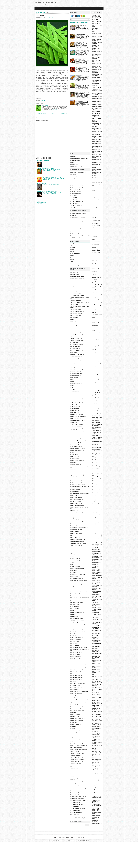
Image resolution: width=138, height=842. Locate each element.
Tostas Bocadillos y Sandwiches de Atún (96, 773)
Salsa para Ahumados (96, 687)
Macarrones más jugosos (97, 441)
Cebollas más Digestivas (75, 373)
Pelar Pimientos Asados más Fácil (77, 677)
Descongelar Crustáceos (97, 281)
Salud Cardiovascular (74, 193)
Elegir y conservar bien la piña (76, 478)
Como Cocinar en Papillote (95, 206)
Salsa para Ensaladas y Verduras (77, 735)
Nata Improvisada (95, 514)
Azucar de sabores (96, 87)
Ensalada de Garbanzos (75, 482)
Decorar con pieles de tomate (76, 460)
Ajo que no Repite (74, 287)
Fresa (71, 516)
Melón (71, 600)
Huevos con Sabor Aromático (95, 403)
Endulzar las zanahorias (75, 480)
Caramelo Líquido (95, 149)
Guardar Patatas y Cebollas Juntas (77, 539)
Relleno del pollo (95, 669)
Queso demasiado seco (97, 630)
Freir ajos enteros (74, 514)
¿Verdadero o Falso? (74, 237)
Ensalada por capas (74, 489)
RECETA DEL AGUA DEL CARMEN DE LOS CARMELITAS (82, 93)
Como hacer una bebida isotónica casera (97, 220)
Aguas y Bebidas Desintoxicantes (77, 172)
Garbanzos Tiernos (74, 537)
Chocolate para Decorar (97, 179)
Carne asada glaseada (96, 162)
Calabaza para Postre (74, 360)
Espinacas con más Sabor (75, 499)
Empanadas (94, 319)
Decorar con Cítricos (74, 458)
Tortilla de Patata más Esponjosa (77, 759)
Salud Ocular (73, 197)
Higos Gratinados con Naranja (76, 553)
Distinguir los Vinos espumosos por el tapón (79, 466)
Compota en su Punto (74, 418)
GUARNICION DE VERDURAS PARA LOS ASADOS (81, 59)
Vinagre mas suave (74, 802)
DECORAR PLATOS (79, 75)
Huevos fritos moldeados (97, 405)
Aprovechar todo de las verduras (77, 313)
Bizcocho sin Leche (96, 111)
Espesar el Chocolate (96, 337)
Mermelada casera (74, 606)
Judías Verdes (42, 12)
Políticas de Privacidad (41, 202)
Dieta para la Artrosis (74, 160)
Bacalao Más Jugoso (96, 96)
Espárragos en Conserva (75, 501)
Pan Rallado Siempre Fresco (76, 629)
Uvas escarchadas (74, 792)
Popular (72, 22)
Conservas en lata (74, 444)
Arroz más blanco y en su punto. (77, 330)
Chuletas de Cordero (96, 182)
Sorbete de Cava (73, 751)
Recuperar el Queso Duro (97, 663)
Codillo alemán (95, 199)
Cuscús (72, 452)
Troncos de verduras (74, 768)
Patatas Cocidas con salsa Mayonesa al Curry (79, 649)
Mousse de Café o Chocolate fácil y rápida (97, 504)
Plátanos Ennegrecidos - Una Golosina (78, 699)
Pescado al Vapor (95, 580)
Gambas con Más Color (75, 533)
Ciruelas (72, 389)
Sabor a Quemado (95, 679)
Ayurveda (72, 215)
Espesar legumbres (74, 495)
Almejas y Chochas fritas (97, 51)
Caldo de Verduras (74, 362)
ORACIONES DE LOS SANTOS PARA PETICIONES (47, 191)
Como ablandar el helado (97, 208)
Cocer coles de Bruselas (75, 393)
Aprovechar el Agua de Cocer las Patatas (78, 302)
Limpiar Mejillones (95, 430)
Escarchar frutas (73, 491)
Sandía (71, 737)
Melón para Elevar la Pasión (76, 602)
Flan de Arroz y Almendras (75, 512)
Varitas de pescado (96, 815)
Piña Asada (72, 695)
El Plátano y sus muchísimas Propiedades (79, 471)
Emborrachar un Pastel (96, 314)
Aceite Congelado (74, 272)
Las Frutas (72, 572)
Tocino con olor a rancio (97, 745)
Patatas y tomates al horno (75, 669)
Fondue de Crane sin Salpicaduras (96, 360)
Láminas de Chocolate (96, 435)
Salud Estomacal (73, 195)
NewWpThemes (56, 840)
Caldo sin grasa (95, 134)
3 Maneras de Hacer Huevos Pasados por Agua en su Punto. (96, 16)
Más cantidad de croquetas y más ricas (96, 511)
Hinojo (71, 556)
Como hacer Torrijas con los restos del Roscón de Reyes (97, 216)
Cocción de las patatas (75, 391)
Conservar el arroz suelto (75, 426)
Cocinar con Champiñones (75, 398)
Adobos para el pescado (97, 36)
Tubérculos (72, 783)
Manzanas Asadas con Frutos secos (78, 591)
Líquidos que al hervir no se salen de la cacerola (97, 438)
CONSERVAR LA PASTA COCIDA (82, 50)
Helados (93, 388)
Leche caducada (95, 422)
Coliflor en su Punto (74, 404)
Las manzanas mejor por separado (77, 574)
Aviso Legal (39, 203)
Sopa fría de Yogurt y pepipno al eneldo (78, 749)
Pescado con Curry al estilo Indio (96, 583)
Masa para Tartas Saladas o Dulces (95, 466)
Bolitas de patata (73, 352)
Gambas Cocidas (74, 531)
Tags (77, 22)
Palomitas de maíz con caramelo (77, 627)
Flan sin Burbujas (95, 354)
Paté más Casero (95, 549)
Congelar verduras (74, 422)
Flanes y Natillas (95, 356)
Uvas (71, 790)
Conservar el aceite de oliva (76, 424)
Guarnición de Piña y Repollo (76, 541)
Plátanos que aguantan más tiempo (77, 702)
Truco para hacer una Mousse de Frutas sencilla (96, 801)
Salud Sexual (73, 199)
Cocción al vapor (95, 187)
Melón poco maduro (74, 604)
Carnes (93, 167)
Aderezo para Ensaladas (75, 282)
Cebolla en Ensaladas (74, 371)
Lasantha (68, 840)
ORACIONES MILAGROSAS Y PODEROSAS (45, 168)
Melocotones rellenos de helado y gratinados (79, 597)
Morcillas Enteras (95, 501)
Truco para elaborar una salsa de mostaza (79, 770)
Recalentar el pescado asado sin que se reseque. (96, 657)
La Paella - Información (75, 566)
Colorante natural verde (75, 410)
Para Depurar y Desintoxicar (76, 185)
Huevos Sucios (95, 397)
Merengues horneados (96, 486)
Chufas (71, 387)
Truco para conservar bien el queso (96, 779)
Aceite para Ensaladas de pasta (77, 276)
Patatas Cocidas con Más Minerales (77, 647)
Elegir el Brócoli (73, 476)
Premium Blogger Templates (76, 840)
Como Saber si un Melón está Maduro (78, 416)
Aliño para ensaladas (74, 293)
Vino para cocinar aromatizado (76, 808)
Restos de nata (95, 674)
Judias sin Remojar (74, 560)
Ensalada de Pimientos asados (76, 484)
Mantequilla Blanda (96, 447)
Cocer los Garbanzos (74, 395)
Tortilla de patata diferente (75, 761)
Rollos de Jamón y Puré (96, 676)
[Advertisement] (80, 129)
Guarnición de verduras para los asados (78, 543)
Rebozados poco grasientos (95, 651)
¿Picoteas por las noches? (95, 818)
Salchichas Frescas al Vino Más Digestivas (96, 682)
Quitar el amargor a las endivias (76, 718)
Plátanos (72, 697)
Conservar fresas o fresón (75, 433)
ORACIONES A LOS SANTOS (43, 160)
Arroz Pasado (73, 327)
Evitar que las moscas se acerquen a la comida (97, 342)
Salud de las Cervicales (75, 203)
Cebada (72, 247)
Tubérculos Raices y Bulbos (76, 265)
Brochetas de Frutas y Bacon (76, 354)
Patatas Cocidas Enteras (75, 645)
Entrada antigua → (64, 113)
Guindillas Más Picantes (75, 545)
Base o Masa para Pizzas (97, 98)
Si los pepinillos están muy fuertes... (77, 745)
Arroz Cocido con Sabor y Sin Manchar (78, 323)
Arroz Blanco (73, 321)
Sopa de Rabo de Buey (96, 716)
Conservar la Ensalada (75, 435)
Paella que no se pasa (74, 622)
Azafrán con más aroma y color (76, 340)
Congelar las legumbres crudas (76, 420)
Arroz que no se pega (74, 332)
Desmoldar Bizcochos (96, 294)
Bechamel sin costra (96, 106)
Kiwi (71, 564)
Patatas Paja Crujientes (75, 658)
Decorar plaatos (95, 279)
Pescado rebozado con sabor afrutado (97, 586)
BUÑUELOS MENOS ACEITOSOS (82, 100)
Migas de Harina (73, 608)
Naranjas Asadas (74, 616)
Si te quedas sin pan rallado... (76, 747)
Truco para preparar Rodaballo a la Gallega (96, 805)
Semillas (72, 263)
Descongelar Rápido (96, 284)
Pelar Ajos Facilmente (74, 671)
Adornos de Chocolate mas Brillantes (96, 40)
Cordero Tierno (95, 254)
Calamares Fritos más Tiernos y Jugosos (96, 124)
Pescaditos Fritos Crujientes (95, 567)
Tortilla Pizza (94, 757)
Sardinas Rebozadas (96, 692)
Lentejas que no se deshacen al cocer (78, 580)
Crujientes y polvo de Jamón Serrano (96, 268)
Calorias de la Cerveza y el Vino (76, 363)
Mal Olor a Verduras (74, 589)
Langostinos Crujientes (96, 410)
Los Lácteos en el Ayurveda (76, 231)
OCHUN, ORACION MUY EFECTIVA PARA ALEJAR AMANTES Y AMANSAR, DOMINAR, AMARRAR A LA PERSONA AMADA (53, 178)
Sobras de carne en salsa (97, 711)
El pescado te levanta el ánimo (76, 475)
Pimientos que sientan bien (76, 693)
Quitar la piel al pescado (97, 643)
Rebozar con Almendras (75, 724)
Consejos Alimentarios (75, 219)
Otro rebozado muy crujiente (76, 620)
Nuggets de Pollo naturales (95, 519)
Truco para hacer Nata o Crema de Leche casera (97, 793)
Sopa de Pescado (95, 714)
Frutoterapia (72, 183)
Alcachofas (72, 291)
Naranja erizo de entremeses (76, 612)
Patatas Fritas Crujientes (75, 652)
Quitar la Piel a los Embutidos (95, 638)
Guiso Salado (94, 379)
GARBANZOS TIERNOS (80, 34)
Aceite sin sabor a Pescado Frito (77, 278)
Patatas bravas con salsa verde (76, 665)
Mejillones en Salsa (96, 478)
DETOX (71, 178)
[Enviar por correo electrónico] (36, 98)
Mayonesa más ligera (96, 473)
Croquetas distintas (96, 265)
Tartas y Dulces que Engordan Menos (96, 734)
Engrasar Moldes (95, 327)
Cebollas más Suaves (74, 375)
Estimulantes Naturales (75, 180)
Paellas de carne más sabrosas (76, 624)
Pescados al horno (96, 594)
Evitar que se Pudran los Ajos (76, 503)
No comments (50, 17)
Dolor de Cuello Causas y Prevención (78, 228)
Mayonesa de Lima (96, 471)
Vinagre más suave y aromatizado (77, 804)
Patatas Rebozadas (74, 660)
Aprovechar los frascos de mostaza (77, 311)
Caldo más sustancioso (97, 131)
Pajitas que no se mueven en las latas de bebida (97, 526)
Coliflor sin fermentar (74, 406)
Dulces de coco (73, 469)
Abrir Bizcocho (95, 19)
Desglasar (94, 292)
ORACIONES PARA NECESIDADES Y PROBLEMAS (47, 176)
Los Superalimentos (74, 253)
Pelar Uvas (72, 681)
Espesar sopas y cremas (75, 497)
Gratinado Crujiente (96, 374)
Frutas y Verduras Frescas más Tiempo (78, 521)
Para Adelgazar (73, 164)
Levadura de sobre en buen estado (96, 428)
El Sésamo (72, 473)
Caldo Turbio (94, 126)
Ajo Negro (72, 174)
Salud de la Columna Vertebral (76, 201)
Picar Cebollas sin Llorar (75, 687)
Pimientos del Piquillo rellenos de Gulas (78, 691)
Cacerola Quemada (96, 118)
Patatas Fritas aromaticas (75, 656)
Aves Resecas (95, 83)
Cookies (38, 201)
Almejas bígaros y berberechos (95, 46)
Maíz (71, 257)
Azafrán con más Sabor (75, 338)
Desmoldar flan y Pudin (96, 299)
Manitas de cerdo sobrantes (95, 445)
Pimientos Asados (74, 689)
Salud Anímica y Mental (75, 191)
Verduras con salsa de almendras (77, 796)
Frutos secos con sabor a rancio (77, 523)
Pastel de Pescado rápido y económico (97, 545)
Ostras (93, 523)
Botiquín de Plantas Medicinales (77, 217)
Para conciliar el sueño (96, 535)
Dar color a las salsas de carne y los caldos (97, 277)
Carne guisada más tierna (97, 164)
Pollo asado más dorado (97, 614)
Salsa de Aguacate (74, 734)
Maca (71, 255)
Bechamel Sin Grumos (96, 104)
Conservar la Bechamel (96, 241)
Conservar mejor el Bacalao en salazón (78, 442)
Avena (71, 245)
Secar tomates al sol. (74, 739)
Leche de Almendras (74, 576)
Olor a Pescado (95, 522)
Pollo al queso (95, 612)
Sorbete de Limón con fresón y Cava (77, 753)
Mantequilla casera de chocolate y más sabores (97, 450)
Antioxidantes (73, 176)
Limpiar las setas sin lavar (75, 584)
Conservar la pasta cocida (75, 436)
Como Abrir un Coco (74, 412)
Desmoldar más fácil (96, 302)
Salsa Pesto (72, 732)
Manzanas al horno (74, 593)
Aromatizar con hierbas (75, 315)
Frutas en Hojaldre (74, 519)
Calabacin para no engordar (76, 356)
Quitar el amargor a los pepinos (76, 720)
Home (37, 12)
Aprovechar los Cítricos (75, 309)
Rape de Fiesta (95, 648)
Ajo (71, 284)
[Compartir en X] (39, 98)
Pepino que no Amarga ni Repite (77, 683)
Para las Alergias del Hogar (76, 187)
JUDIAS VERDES (40, 15)
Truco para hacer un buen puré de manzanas (79, 772)
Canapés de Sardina (96, 139)
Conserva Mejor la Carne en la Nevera (97, 230)
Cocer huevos (94, 192)
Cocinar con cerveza (74, 400)
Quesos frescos (95, 635)
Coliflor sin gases (74, 408)
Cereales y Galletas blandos (76, 383)
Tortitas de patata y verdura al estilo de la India (80, 765)
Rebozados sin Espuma (97, 653)
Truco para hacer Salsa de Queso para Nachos (96, 797)
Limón (71, 586)
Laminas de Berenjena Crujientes (77, 568)
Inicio (53, 113)
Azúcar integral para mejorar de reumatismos (97, 90)
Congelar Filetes (95, 227)
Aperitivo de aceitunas (75, 300)
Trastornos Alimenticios (75, 205)
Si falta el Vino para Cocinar (76, 743)
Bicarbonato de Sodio (75, 348)
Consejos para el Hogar (75, 223)
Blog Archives (84, 22)
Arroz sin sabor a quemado (76, 334)
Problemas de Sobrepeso (75, 166)
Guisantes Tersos (74, 547)
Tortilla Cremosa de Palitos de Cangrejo (96, 752)
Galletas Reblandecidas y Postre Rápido (78, 527)
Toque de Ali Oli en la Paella (76, 757)
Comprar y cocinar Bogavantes (95, 223)
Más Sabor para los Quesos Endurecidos (96, 508)
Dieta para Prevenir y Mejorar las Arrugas (78, 158)
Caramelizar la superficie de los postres (97, 147)
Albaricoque (73, 289)
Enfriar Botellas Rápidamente (95, 322)
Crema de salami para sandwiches (96, 260)
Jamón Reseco (95, 408)
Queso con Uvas (73, 716)
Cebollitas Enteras (74, 377)
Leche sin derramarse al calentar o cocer (97, 425)
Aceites (72, 280)
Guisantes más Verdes (75, 549)
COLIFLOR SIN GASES (79, 42)
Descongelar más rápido (97, 289)
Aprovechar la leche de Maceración (96, 72)
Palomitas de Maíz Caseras (76, 626)
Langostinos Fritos (96, 413)
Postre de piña (73, 704)
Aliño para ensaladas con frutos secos (78, 295)
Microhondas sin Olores (97, 489)
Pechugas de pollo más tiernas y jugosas (97, 557)
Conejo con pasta (95, 225)
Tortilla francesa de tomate (76, 763)
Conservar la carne (95, 244)
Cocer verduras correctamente (76, 397)
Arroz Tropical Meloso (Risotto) (77, 328)
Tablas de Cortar (95, 731)
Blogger (87, 818)
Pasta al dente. (73, 635)
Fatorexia (72, 181)
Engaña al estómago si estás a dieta (96, 325)
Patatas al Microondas (75, 662)
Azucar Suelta (95, 85)
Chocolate (94, 177)
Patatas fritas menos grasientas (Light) (78, 667)
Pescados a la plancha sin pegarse (96, 592)
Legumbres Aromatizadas (75, 578)
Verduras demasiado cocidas (76, 798)
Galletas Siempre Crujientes (76, 529)
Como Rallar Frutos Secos (75, 414)
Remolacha (72, 726)
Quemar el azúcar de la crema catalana (96, 628)
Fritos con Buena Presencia (95, 368)
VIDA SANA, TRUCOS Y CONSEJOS (45, 2)
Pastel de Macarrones (74, 641)
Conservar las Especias (75, 438)
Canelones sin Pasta (96, 141)
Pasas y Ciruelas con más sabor (77, 633)
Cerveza (93, 175)
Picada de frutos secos (75, 685)
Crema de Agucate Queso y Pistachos (78, 448)
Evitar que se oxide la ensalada (76, 505)
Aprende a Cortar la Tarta (97, 63)
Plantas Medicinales (74, 189)
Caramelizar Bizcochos (96, 143)
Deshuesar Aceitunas (74, 464)
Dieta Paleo (72, 156)
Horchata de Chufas (74, 558)
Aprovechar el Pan (74, 304)
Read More (54, 109)
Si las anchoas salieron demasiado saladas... (96, 703)
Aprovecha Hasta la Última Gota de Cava (96, 67)
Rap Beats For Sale (85, 840)
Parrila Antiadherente (96, 536)
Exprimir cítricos (73, 510)
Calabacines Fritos (74, 358)
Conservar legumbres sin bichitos (77, 440)
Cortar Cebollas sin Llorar (75, 446)
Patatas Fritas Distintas (75, 654)
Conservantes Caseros (96, 232)
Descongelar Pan (73, 462)
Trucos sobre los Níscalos (75, 781)
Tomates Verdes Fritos (75, 755)
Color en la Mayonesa (96, 200)
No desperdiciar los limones (76, 618)
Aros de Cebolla (73, 317)
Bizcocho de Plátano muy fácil (76, 350)
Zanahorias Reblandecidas (76, 812)
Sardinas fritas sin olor (96, 694)
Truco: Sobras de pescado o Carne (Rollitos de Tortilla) (96, 809)
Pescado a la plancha (96, 575)
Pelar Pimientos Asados (75, 675)
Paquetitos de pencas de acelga (77, 631)
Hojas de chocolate (96, 390)
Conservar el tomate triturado (76, 431)
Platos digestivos (95, 602)
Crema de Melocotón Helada (76, 450)
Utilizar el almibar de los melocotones (78, 786)
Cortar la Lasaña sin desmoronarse (96, 257)
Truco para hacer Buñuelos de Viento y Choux (96, 786)
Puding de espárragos (75, 708)
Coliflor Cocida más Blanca (76, 402)
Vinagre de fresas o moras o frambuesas (78, 800)
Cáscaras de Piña (74, 454)
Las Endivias (73, 570)
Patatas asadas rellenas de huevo (77, 664)
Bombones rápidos (96, 113)
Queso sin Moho (95, 633)
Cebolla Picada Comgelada (76, 369)
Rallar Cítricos (73, 722)
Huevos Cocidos (95, 392)
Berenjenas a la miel (74, 346)
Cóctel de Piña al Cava (74, 456)
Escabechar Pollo (95, 332)
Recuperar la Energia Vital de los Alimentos (79, 235)
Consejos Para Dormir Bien (75, 221)
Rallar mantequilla (95, 646)
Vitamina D (72, 207)
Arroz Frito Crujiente (74, 325)
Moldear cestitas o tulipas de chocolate (96, 493)
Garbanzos (72, 535)
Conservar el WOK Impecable (95, 236)
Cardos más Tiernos (74, 365)
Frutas (71, 518)
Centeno (72, 249)
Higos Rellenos (73, 554)
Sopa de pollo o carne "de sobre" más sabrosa (97, 720)
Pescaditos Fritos (95, 564)
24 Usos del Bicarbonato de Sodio (77, 213)
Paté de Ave (94, 547)
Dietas (71, 162)
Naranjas (72, 614)
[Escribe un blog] (37, 98)
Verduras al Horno (74, 794)
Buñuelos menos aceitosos (95, 116)
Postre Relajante (95, 617)
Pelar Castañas (73, 673)
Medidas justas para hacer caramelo (96, 476)
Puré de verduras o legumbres (76, 710)
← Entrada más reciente (41, 113)
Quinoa (71, 261)
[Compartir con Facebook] (40, 98)
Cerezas (72, 385)
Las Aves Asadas (95, 415)
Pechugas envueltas (96, 562)
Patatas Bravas (73, 643)
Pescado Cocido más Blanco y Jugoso (96, 570)
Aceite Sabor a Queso (74, 274)
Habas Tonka (73, 229)
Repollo (72, 728)
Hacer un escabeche (96, 383)
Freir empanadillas (95, 363)
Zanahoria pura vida (74, 810)
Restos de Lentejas (74, 730)
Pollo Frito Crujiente (96, 607)
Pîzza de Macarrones (74, 714)
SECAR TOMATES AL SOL (80, 67)
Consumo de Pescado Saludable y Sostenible (79, 224)
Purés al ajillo (73, 712)
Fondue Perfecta (95, 358)
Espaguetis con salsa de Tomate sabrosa (79, 493)
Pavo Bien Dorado (95, 551)
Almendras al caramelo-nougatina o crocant (79, 297)
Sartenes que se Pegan (96, 697)
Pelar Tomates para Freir (75, 679)
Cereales (72, 251)
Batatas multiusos (74, 342)
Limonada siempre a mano (76, 582)
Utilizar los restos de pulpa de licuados (78, 788)
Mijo (71, 259)
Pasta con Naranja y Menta (75, 637)
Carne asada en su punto (97, 159)
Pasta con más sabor (74, 639)
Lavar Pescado (95, 420)
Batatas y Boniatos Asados (76, 344)
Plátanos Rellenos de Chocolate (77, 700)
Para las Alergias (73, 233)
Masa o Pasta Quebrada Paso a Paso (97, 460)
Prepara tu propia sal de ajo (76, 706)
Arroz (71, 243)
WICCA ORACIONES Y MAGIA (43, 183)
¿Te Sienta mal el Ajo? (74, 814)
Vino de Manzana (74, 806)
